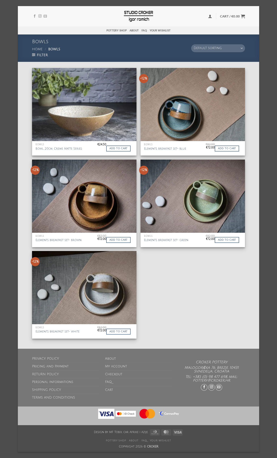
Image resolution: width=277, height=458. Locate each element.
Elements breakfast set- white (57, 331)
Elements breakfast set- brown (58, 240)
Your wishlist (160, 30)
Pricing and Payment (50, 366)
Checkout (113, 374)
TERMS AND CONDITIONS (53, 397)
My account (116, 366)
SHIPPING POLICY (46, 390)
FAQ (144, 30)
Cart (109, 390)
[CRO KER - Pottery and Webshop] (138, 16)
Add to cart (119, 148)
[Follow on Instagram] (40, 16)
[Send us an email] (45, 16)
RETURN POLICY (45, 374)
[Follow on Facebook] (34, 16)
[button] (210, 16)
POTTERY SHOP (116, 30)
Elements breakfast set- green (166, 240)
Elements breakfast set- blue (165, 148)
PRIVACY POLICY (45, 358)
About (134, 30)
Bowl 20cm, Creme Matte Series (58, 148)
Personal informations (52, 382)
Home (37, 49)
